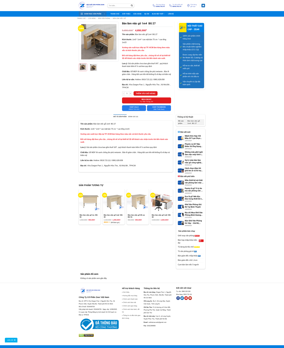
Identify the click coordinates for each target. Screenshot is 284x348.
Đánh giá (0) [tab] (133, 116)
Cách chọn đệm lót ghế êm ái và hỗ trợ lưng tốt (193, 169)
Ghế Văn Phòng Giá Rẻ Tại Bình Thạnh (193, 205)
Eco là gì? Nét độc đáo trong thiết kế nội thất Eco (194, 197)
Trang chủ (81, 18)
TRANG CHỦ (114, 14)
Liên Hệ (171, 14)
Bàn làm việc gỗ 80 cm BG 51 (136, 216)
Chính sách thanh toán (130, 299)
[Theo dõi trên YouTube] (190, 298)
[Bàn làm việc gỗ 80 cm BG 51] (138, 202)
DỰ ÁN (146, 14)
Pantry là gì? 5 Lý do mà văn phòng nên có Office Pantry (194, 189)
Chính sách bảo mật (129, 302)
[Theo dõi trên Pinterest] (186, 298)
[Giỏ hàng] (203, 5)
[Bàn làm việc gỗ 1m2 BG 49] (114, 202)
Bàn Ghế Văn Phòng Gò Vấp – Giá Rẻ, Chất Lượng (193, 222)
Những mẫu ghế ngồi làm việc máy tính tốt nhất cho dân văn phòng (194, 153)
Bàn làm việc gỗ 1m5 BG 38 (161, 216)
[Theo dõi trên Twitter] (182, 298)
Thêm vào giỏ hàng (145, 93)
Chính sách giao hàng (130, 306)
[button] (92, 14)
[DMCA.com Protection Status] (86, 335)
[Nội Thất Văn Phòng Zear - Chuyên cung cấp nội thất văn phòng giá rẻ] (91, 5)
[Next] (115, 42)
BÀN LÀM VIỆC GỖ (119, 18)
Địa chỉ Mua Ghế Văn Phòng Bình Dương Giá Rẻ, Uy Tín (194, 214)
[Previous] (82, 42)
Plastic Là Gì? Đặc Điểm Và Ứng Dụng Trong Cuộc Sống (193, 145)
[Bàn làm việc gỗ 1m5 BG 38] (162, 202)
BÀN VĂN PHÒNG (104, 18)
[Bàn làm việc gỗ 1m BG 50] (90, 202)
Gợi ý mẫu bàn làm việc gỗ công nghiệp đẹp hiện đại (193, 161)
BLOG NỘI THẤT (158, 14)
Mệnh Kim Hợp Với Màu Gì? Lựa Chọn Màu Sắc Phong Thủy (194, 137)
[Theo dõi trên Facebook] (178, 298)
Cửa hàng (137, 14)
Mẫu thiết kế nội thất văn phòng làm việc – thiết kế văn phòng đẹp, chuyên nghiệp (194, 181)
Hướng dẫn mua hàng (130, 295)
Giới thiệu (126, 14)
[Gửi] (132, 5)
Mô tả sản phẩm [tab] (120, 116)
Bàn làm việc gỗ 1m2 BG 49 (113, 216)
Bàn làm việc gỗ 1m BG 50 (89, 216)
